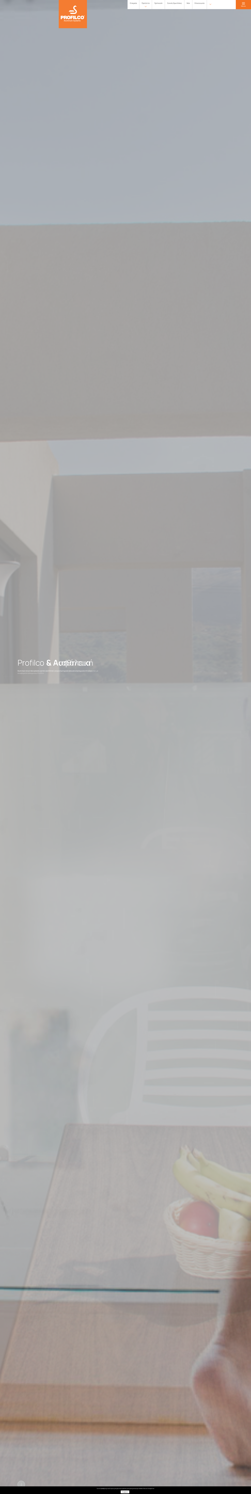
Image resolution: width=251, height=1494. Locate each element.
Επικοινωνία (199, 3)
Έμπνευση (158, 3)
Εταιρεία (133, 3)
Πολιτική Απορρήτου (148, 1488)
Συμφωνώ (125, 1492)
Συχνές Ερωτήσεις (174, 3)
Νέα (188, 3)
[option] (125, 747)
